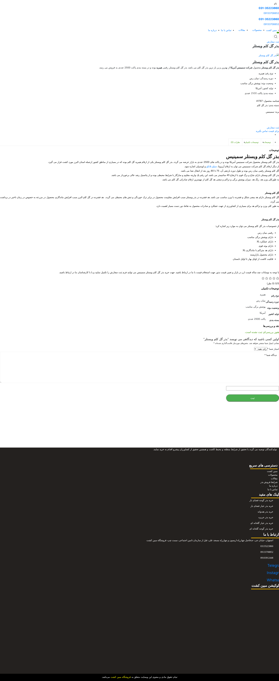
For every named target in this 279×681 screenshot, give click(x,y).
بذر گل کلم (262, 105)
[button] (273, 41)
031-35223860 (269, 8)
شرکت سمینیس (152, 438)
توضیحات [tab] (267, 142)
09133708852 (271, 13)
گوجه (152, 442)
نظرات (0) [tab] (235, 142)
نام (275, 3)
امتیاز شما (273, 348)
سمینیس (270, 111)
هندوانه (139, 442)
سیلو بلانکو (211, 166)
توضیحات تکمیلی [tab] (251, 142)
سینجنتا (131, 438)
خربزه (131, 442)
